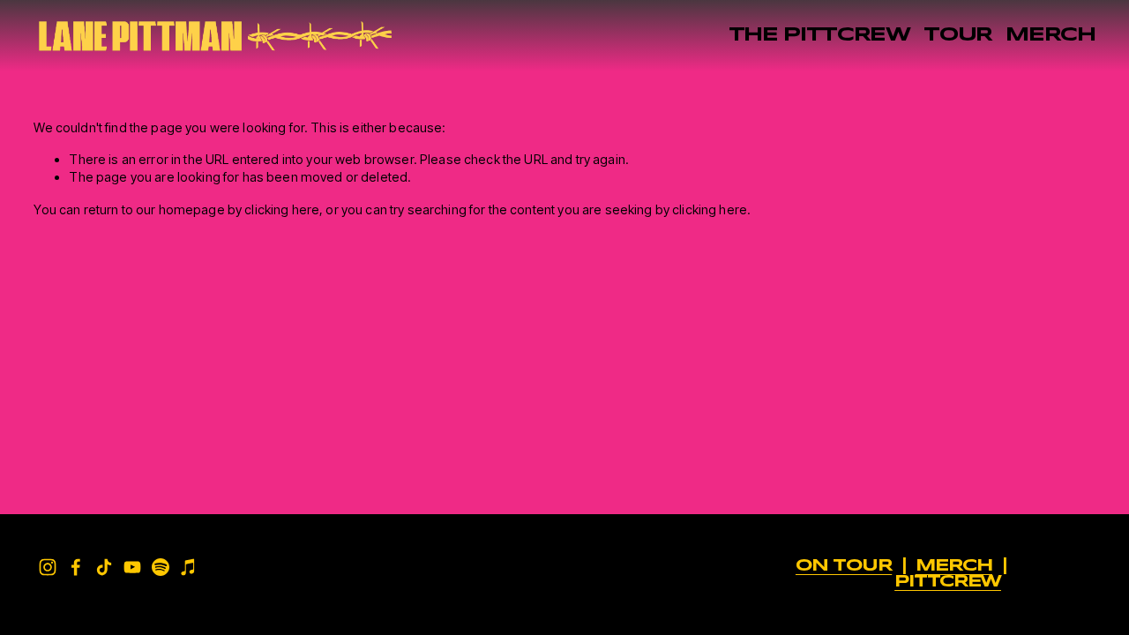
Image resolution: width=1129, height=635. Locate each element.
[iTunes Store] (189, 567)
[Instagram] (47, 567)
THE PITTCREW (819, 35)
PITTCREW (947, 582)
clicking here (281, 209)
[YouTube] (132, 567)
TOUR (957, 35)
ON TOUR (844, 566)
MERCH (1050, 35)
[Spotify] (160, 567)
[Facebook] (76, 567)
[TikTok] (104, 567)
